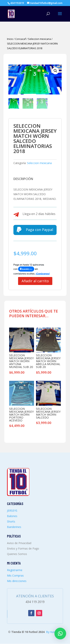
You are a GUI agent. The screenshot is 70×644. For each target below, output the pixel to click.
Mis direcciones (16, 581)
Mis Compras (15, 575)
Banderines (14, 527)
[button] (55, 70)
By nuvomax (54, 632)
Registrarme (14, 570)
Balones (12, 516)
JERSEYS (12, 510)
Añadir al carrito (35, 281)
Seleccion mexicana (39, 39)
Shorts (11, 521)
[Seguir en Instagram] (39, 613)
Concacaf (20, 39)
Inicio (10, 39)
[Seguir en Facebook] (31, 613)
